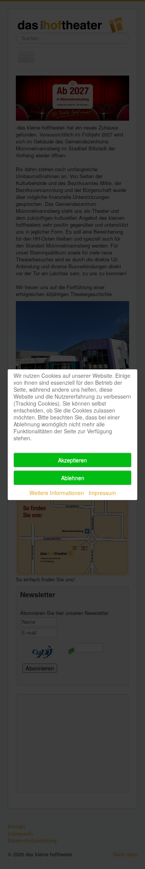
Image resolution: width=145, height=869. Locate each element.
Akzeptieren (72, 460)
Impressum (102, 493)
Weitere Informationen (56, 493)
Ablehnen (72, 478)
